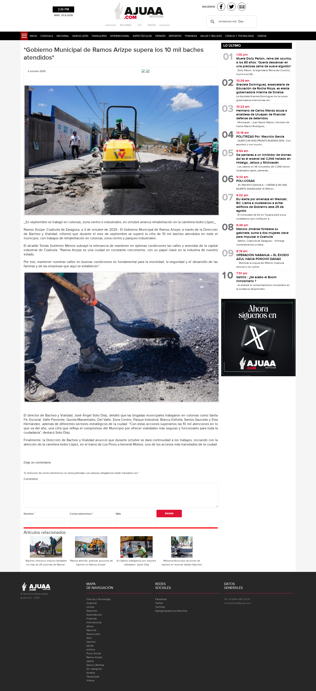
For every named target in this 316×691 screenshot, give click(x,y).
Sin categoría (93, 668)
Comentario (31, 479)
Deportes (175, 35)
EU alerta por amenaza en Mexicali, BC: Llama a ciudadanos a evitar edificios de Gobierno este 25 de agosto (261, 205)
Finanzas (191, 35)
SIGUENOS (208, 6)
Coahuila (46, 35)
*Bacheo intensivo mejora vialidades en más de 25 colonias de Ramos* (46, 562)
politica (90, 649)
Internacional (119, 35)
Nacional (63, 35)
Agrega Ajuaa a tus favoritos (171, 610)
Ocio (89, 637)
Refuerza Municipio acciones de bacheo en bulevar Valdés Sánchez (182, 562)
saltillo (90, 661)
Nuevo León (80, 35)
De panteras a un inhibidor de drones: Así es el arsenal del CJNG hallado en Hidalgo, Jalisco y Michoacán (264, 159)
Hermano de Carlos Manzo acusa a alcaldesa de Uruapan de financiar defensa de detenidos (261, 114)
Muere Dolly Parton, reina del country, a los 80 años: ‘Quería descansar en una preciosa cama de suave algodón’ (264, 62)
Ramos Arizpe (94, 657)
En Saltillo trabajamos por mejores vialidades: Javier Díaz (136, 562)
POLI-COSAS (245, 181)
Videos (261, 35)
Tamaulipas (99, 35)
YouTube (160, 606)
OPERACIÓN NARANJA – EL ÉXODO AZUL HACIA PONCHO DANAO (262, 257)
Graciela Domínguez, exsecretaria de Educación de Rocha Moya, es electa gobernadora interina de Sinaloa (262, 88)
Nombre (29, 514)
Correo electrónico (81, 514)
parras (90, 645)
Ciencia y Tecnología (239, 35)
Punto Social (93, 653)
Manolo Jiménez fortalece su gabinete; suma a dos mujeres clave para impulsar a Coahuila (262, 233)
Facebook (161, 599)
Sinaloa (90, 672)
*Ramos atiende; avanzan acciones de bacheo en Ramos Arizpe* (91, 562)
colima (90, 606)
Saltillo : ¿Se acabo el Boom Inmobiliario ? (256, 279)
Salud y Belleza (211, 35)
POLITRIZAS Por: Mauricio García (260, 137)
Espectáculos (142, 35)
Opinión (160, 35)
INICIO (33, 35)
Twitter (159, 603)
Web (118, 514)
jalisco (90, 626)
